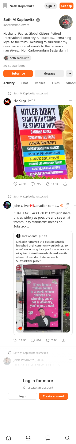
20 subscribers (14, 65)
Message (49, 73)
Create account (53, 396)
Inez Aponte (29, 236)
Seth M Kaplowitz (24, 93)
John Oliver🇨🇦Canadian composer (38, 205)
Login (22, 396)
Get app (66, 6)
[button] (8, 438)
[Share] (65, 184)
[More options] (70, 100)
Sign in (50, 6)
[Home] (5, 6)
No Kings (20, 100)
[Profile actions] (69, 73)
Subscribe (18, 73)
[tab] (9, 83)
